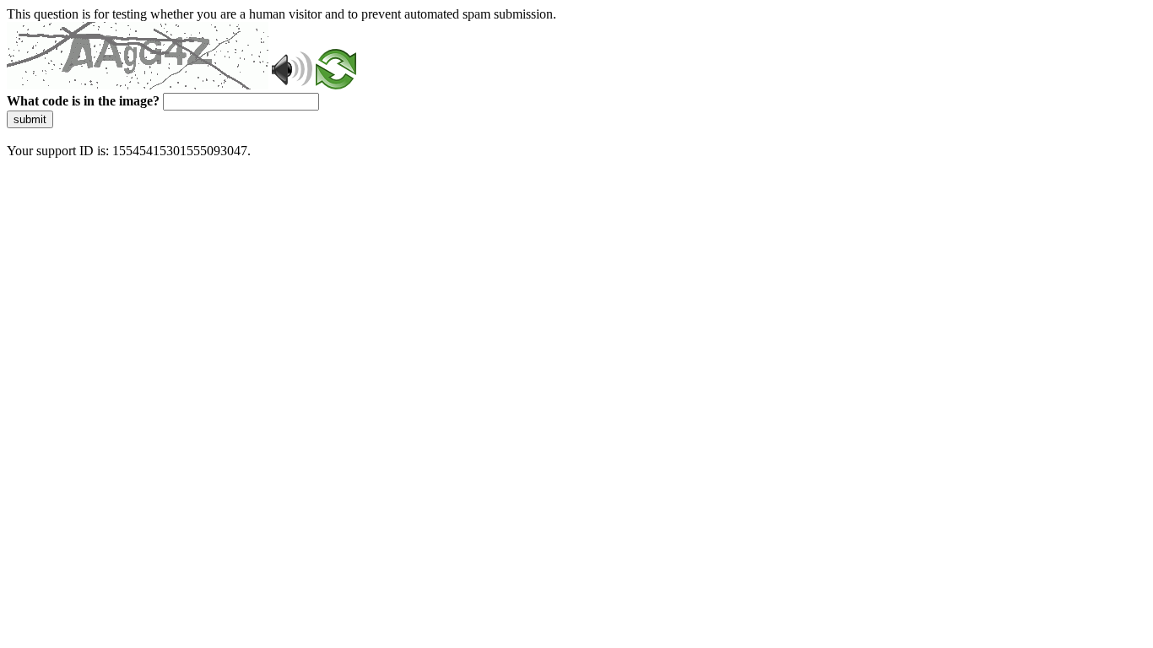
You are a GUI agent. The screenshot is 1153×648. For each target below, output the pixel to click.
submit (30, 119)
